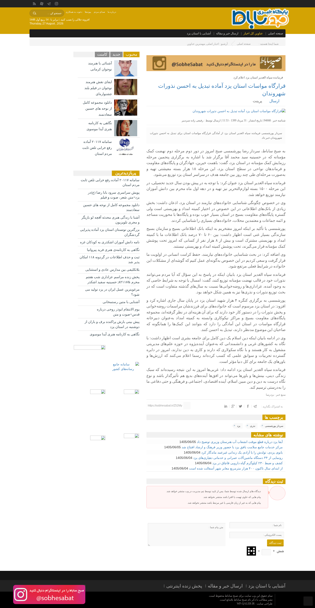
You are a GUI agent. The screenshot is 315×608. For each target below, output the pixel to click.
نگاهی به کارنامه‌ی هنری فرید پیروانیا (113, 250)
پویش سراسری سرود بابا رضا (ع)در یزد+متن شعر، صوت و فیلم (114, 195)
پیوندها (88, 12)
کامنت (102, 54)
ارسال (274, 101)
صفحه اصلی (275, 33)
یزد (238, 425)
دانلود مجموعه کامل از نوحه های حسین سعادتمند (97, 108)
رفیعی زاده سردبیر (192, 120)
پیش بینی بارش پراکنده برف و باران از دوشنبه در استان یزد (112, 324)
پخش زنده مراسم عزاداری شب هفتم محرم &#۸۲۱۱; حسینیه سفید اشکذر (113, 279)
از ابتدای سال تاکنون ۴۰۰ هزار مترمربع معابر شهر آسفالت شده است (236, 468)
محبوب (131, 54)
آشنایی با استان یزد (199, 33)
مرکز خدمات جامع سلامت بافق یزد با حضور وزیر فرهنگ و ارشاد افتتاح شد (233, 447)
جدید (116, 54)
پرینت (258, 101)
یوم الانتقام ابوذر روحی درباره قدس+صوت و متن (118, 311)
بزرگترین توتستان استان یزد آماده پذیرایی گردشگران (110, 232)
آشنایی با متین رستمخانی (121, 302)
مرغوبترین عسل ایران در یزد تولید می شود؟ (112, 292)
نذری (252, 425)
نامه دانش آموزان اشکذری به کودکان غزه (110, 242)
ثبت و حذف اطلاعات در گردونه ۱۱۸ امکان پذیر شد (110, 259)
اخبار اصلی (212, 43)
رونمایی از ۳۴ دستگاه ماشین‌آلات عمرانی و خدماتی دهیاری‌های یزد (238, 458)
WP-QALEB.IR (246, 603)
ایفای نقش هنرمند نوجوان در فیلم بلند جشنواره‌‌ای (98, 88)
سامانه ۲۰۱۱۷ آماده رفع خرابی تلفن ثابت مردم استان (97, 148)
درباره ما (112, 12)
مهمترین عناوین (196, 43)
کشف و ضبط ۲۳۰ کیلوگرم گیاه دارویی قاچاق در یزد (248, 463)
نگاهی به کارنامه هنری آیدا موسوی (115, 334)
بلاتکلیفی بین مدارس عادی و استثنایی (112, 269)
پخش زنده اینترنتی (184, 585)
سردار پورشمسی (274, 425)
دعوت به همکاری (74, 12)
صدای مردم (99, 12)
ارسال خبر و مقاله (227, 33)
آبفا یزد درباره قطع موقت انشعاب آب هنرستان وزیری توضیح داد (240, 442)
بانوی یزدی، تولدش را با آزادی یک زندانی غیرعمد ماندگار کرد (242, 452)
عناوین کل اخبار (253, 33)
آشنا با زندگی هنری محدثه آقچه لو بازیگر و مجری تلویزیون (110, 220)
